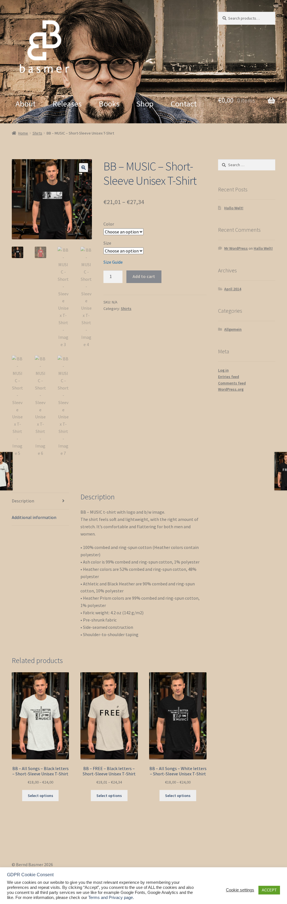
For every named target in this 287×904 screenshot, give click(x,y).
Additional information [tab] (34, 517)
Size (107, 243)
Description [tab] (23, 501)
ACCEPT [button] (269, 890)
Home (23, 133)
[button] (83, 167)
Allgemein (233, 329)
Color (108, 224)
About (25, 104)
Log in (223, 370)
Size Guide (113, 262)
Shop (145, 104)
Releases (67, 104)
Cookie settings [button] (240, 890)
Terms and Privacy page (110, 897)
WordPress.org (231, 389)
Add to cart (144, 276)
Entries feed (228, 376)
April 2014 (232, 288)
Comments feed (232, 383)
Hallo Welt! (233, 207)
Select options (40, 795)
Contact (184, 104)
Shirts (37, 133)
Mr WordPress (236, 248)
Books (109, 104)
